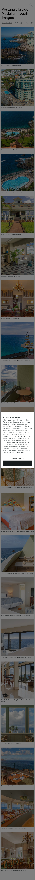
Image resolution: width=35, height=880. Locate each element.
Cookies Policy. (19, 452)
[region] (17, 440)
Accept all (18, 464)
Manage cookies (17, 458)
